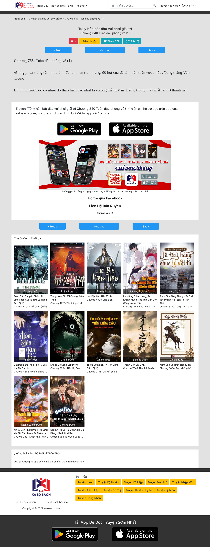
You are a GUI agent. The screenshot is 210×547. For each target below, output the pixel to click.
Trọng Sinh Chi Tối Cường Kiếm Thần (67, 298)
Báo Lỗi (88, 41)
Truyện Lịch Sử (166, 490)
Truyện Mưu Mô (157, 482)
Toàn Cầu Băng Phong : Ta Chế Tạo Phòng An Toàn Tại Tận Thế (176, 299)
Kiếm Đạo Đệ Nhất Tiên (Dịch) (175, 364)
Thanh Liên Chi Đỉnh (134, 364)
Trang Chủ (42, 5)
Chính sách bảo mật (57, 502)
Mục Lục (105, 50)
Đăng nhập (190, 5)
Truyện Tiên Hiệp (88, 490)
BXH (70, 5)
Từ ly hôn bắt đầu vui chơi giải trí (105, 29)
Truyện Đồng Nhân (89, 498)
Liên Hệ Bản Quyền (105, 206)
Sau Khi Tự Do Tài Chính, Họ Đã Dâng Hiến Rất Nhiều (67, 431)
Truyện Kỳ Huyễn (108, 482)
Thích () (133, 41)
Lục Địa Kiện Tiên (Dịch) (99, 296)
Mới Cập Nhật (59, 5)
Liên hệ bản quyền (25, 502)
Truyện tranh (85, 482)
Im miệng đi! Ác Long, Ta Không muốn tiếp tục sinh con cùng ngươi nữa (140, 299)
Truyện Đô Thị (112, 490)
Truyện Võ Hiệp (133, 482)
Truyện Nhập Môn (183, 482)
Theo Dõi (113, 41)
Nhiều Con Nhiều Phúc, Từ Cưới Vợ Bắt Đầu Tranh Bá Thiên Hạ (31, 431)
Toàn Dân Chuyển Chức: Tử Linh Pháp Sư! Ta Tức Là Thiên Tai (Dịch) (30, 299)
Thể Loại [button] (80, 5)
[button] (170, 6)
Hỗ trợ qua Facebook (105, 198)
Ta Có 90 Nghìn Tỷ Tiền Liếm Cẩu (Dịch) (102, 366)
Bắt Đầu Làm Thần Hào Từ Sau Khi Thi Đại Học (30, 366)
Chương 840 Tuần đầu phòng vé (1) (105, 33)
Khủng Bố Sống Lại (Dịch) (64, 364)
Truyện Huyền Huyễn (139, 490)
